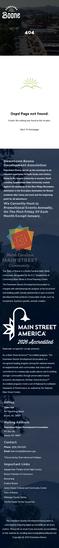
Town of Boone (11, 492)
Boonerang (9, 478)
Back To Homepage (29, 129)
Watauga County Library (15, 497)
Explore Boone (11, 483)
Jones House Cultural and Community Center (25, 488)
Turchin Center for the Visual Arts (19, 502)
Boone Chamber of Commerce (18, 474)
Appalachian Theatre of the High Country (23, 469)
